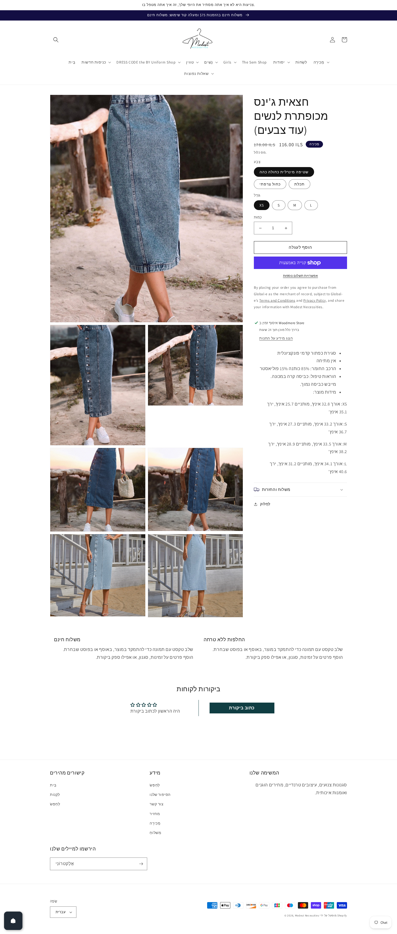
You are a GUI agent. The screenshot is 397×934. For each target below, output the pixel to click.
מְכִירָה (155, 823)
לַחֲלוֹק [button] (265, 503)
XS (262, 205)
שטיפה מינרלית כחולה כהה (284, 171)
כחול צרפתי (270, 184)
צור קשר (156, 804)
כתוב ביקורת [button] (242, 708)
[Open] (13, 921)
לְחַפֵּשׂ (55, 804)
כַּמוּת (258, 217)
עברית (61, 912)
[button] (56, 40)
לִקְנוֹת (55, 794)
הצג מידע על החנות (276, 338)
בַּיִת (53, 785)
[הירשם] (141, 863)
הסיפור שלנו (160, 794)
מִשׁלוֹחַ (155, 832)
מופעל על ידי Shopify (333, 915)
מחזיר (155, 813)
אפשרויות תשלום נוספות (300, 276)
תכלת (299, 184)
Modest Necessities (307, 915)
